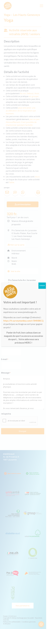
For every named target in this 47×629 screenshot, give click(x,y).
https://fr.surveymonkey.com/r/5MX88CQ (23, 320)
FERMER (42, 286)
